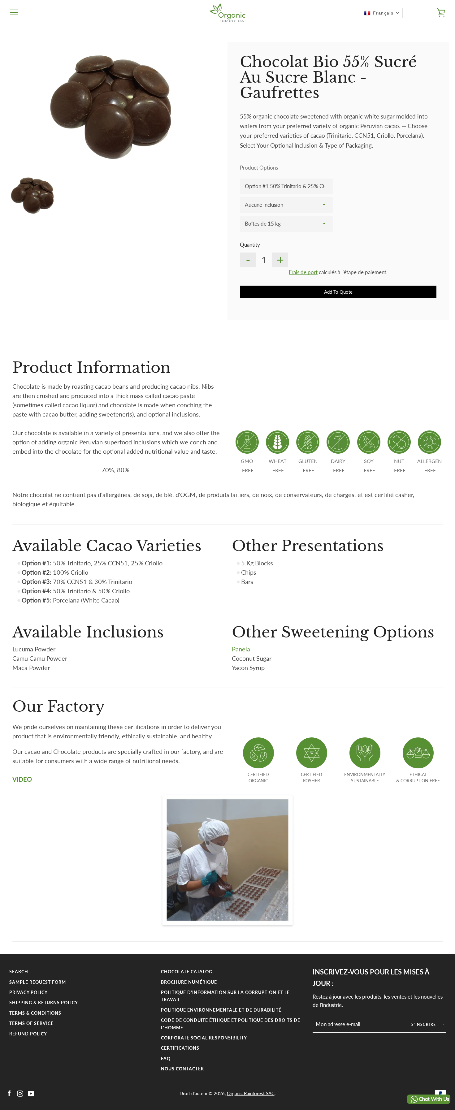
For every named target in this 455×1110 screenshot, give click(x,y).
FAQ (166, 1058)
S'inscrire (424, 1024)
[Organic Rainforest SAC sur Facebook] (9, 1092)
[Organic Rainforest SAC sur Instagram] (20, 1092)
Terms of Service (31, 1023)
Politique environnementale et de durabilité (221, 1010)
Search (18, 971)
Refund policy (28, 1033)
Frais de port (303, 272)
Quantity (250, 244)
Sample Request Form (37, 982)
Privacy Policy (28, 992)
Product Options (259, 167)
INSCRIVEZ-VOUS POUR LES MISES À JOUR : (371, 977)
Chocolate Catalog (186, 971)
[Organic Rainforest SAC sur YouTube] (31, 1092)
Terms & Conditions (35, 1013)
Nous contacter (182, 1068)
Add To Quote (338, 292)
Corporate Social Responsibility (204, 1037)
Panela (241, 649)
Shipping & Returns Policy (43, 1002)
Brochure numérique (189, 982)
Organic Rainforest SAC (251, 1093)
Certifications (180, 1048)
